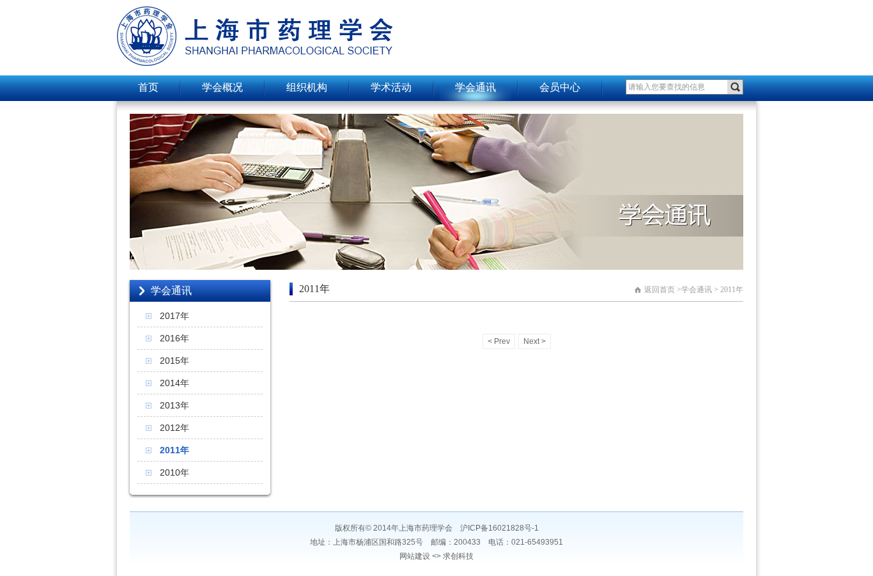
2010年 (174, 472)
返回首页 (659, 289)
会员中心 (559, 87)
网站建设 (414, 556)
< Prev (499, 341)
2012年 (174, 428)
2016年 (174, 338)
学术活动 (391, 87)
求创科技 (458, 556)
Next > (534, 341)
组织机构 (306, 87)
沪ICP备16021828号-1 (499, 528)
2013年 (174, 405)
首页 (148, 87)
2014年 (174, 383)
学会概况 (222, 87)
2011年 (174, 450)
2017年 (174, 316)
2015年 (174, 360)
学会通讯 (475, 87)
